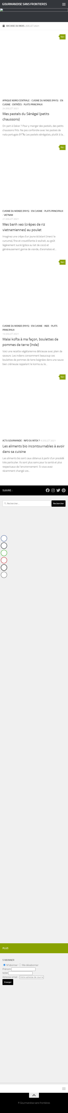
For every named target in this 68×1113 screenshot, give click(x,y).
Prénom (6, 969)
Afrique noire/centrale (16, 100)
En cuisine (36, 211)
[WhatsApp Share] (4, 553)
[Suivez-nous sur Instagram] (53, 490)
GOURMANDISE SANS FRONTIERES (24, 4)
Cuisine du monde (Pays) (45, 100)
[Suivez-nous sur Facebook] (48, 490)
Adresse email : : (11, 977)
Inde (46, 326)
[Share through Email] (4, 575)
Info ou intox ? (32, 440)
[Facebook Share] (4, 538)
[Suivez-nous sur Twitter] (58, 490)
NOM (5, 973)
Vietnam (8, 215)
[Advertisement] (34, 579)
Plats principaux (33, 104)
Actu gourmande (12, 440)
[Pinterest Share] (4, 560)
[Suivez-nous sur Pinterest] (64, 490)
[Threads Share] (4, 567)
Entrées (17, 104)
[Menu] (64, 4)
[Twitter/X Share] (4, 545)
